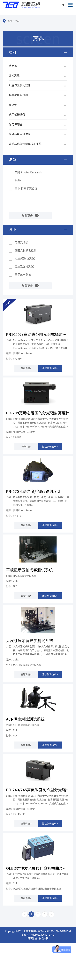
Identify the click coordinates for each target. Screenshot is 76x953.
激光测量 (14, 75)
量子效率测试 (23, 274)
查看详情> (26, 368)
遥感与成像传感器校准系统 (25, 144)
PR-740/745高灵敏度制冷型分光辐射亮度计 (38, 790)
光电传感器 (15, 124)
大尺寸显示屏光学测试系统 (29, 640)
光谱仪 (13, 105)
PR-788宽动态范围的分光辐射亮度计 (38, 413)
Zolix (18, 180)
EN (62, 4)
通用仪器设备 (17, 114)
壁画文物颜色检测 (25, 250)
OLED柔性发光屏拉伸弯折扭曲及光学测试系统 (38, 868)
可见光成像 (21, 242)
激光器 (13, 65)
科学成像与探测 (18, 95)
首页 (9, 21)
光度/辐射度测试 (25, 258)
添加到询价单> (50, 368)
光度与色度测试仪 (20, 134)
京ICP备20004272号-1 (43, 934)
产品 (17, 21)
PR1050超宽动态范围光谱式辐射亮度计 (38, 334)
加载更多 (27, 215)
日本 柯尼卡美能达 (26, 188)
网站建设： (33, 938)
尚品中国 (44, 938)
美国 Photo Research (28, 172)
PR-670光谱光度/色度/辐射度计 (33, 491)
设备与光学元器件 (20, 85)
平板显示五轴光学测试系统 (29, 570)
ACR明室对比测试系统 (25, 719)
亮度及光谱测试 (24, 266)
